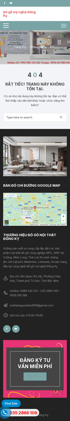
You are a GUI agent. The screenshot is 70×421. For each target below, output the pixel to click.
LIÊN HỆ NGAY (35, 376)
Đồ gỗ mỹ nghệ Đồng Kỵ (19, 13)
